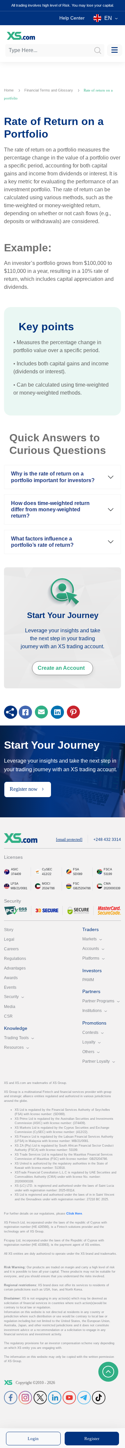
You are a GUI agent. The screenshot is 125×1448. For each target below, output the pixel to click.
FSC (76, 883)
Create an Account (61, 668)
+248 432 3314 (107, 839)
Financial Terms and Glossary (49, 90)
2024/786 (48, 888)
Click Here (74, 1213)
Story (8, 929)
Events (10, 987)
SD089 (77, 874)
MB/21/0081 (19, 888)
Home (9, 90)
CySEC (47, 869)
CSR (8, 1016)
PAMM (88, 979)
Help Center (72, 18)
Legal (9, 939)
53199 (108, 874)
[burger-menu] (114, 50)
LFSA (14, 883)
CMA (107, 883)
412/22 (46, 874)
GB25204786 (82, 888)
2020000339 (112, 888)
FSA (76, 869)
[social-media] (10, 1397)
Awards (11, 978)
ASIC (14, 869)
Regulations (15, 958)
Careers (11, 949)
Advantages (15, 968)
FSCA (108, 869)
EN (108, 18)
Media (9, 1006)
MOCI (46, 883)
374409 (16, 874)
